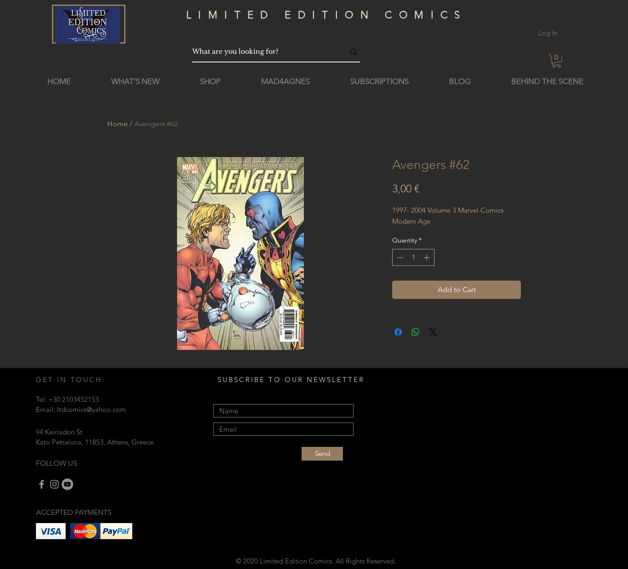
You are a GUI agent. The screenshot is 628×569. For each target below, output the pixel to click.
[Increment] (427, 257)
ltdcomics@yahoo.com (91, 409)
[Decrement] (399, 257)
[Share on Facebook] (398, 332)
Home (117, 123)
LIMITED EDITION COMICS (326, 15)
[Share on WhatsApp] (415, 332)
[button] (556, 61)
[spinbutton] (413, 257)
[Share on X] (433, 332)
